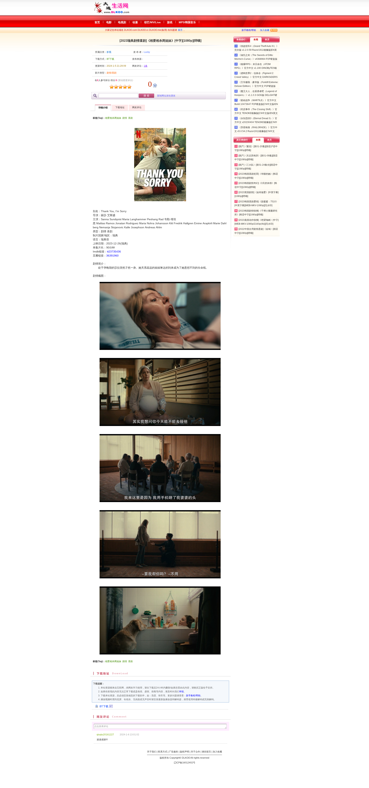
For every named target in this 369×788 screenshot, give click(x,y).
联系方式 (162, 751)
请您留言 (206, 751)
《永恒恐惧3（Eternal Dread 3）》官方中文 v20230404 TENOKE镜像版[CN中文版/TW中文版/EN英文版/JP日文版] (255, 122)
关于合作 (195, 751)
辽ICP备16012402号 (184, 762)
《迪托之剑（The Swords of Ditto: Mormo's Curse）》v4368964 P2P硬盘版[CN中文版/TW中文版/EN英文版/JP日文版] (256, 59)
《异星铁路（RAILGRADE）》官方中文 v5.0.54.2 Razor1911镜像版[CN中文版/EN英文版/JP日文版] (255, 131)
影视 (109, 52)
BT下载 (104, 706)
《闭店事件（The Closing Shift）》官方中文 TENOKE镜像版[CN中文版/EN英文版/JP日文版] (256, 113)
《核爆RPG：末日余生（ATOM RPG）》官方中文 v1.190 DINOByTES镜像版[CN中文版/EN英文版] (255, 68)
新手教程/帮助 (249, 30)
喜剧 (130, 118)
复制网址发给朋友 (166, 95)
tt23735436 (114, 251)
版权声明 (184, 751)
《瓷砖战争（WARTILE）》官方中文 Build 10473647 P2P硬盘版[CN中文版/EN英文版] (256, 104)
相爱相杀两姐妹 (113, 118)
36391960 (112, 255)
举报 (181, 691)
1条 (145, 66)
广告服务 (173, 751)
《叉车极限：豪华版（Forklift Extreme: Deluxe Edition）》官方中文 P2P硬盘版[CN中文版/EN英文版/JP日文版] (256, 86)
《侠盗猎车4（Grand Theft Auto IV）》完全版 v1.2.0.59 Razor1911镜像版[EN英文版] (256, 50)
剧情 (124, 118)
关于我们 (151, 751)
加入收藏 (264, 30)
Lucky (147, 52)
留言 (180, 30)
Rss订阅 (273, 30)
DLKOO (186, 757)
